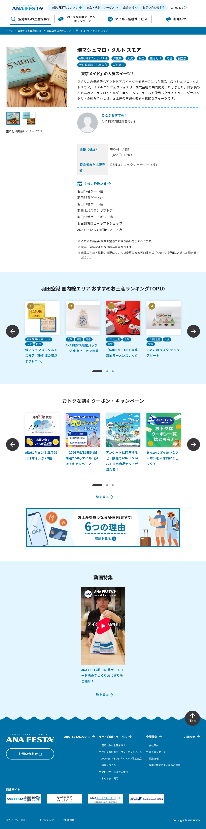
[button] (102, 7)
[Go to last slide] (12, 331)
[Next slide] (193, 331)
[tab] (97, 371)
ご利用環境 (68, 820)
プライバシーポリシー (18, 820)
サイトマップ (46, 820)
